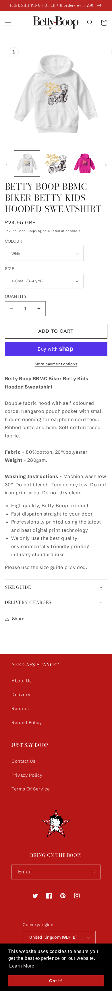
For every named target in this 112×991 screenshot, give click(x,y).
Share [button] (18, 618)
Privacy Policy (26, 775)
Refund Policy (26, 722)
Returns (20, 708)
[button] (8, 22)
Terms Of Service (30, 789)
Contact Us (23, 761)
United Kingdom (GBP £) (53, 937)
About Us (21, 680)
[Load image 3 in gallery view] (84, 163)
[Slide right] (105, 165)
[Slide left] (6, 165)
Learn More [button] (21, 966)
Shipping (35, 231)
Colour (13, 241)
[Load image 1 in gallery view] (27, 163)
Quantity (16, 296)
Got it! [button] (56, 980)
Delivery (20, 694)
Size (9, 268)
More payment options (56, 364)
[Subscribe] (93, 872)
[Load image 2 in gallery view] (56, 163)
